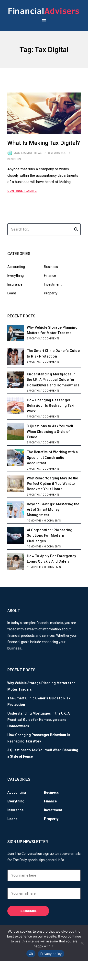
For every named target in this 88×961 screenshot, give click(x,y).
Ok (31, 954)
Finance (50, 276)
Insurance (14, 284)
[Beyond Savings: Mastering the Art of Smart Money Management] (15, 510)
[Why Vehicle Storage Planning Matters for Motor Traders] (15, 334)
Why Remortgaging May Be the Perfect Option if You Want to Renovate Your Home (52, 483)
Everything (15, 276)
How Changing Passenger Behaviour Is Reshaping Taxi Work (51, 405)
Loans (12, 293)
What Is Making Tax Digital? (43, 142)
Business (14, 159)
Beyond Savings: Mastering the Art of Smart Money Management (53, 509)
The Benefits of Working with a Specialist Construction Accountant (52, 457)
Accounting (16, 267)
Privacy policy (51, 954)
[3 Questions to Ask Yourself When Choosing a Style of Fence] (15, 432)
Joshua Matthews (28, 153)
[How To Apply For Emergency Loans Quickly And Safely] (15, 562)
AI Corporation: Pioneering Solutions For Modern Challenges (49, 535)
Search (76, 230)
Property (50, 293)
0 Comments (51, 338)
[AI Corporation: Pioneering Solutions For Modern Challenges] (15, 536)
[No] (81, 943)
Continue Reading (22, 191)
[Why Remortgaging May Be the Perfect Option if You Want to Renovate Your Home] (15, 484)
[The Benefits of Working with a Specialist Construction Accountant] (15, 458)
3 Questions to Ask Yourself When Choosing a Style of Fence (50, 431)
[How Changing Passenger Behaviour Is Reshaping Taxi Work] (15, 406)
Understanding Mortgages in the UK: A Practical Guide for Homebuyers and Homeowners (53, 379)
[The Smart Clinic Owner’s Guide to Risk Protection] (15, 357)
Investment (53, 284)
